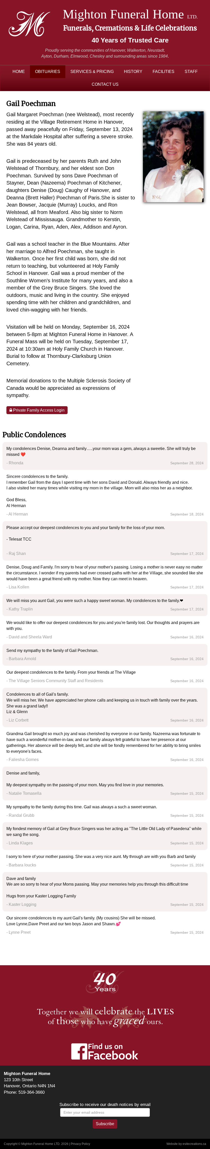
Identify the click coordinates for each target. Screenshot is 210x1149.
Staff (191, 71)
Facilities (163, 71)
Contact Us (105, 84)
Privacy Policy (80, 1144)
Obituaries (47, 71)
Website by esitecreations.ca (186, 1144)
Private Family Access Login (38, 410)
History (133, 71)
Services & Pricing (92, 71)
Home (19, 71)
